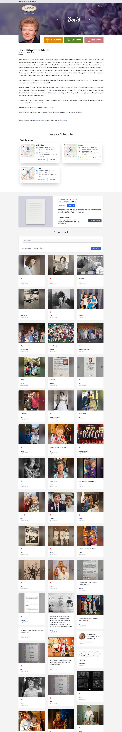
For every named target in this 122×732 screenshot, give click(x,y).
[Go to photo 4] (33, 578)
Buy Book (71, 205)
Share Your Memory (94, 220)
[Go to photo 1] (31, 409)
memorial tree (38, 120)
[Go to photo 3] (32, 578)
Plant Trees (52, 159)
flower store (63, 120)
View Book (62, 205)
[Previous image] (20, 299)
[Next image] (43, 299)
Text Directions (41, 159)
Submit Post (96, 248)
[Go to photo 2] (32, 409)
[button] (28, 149)
